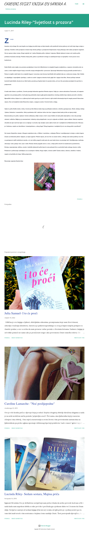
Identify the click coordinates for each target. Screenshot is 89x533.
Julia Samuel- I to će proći (21, 313)
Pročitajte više (79, 338)
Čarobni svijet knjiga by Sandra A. (36, 4)
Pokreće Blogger (46, 526)
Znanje (11, 39)
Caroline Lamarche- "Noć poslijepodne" (30, 403)
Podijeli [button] (79, 199)
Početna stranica (11, 9)
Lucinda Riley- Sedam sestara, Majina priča (32, 494)
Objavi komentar (17, 338)
